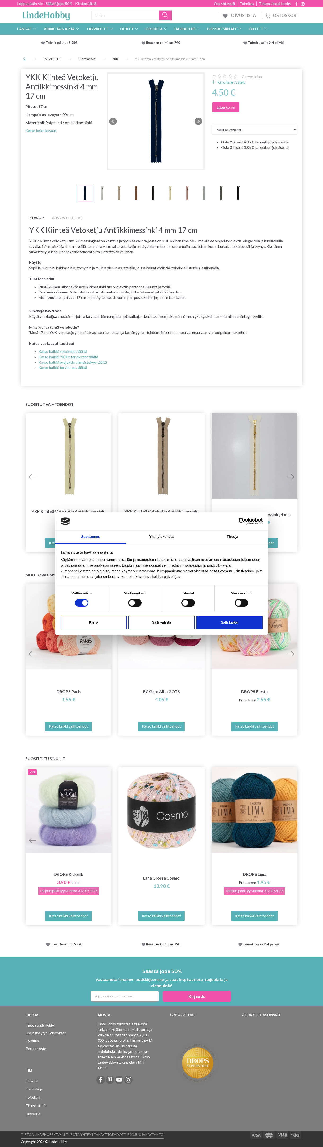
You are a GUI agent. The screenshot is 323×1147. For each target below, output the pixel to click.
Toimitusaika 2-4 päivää (266, 42)
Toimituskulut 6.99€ (66, 944)
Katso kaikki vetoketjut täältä (63, 351)
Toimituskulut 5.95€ (61, 42)
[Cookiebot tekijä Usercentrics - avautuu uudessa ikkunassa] (242, 521)
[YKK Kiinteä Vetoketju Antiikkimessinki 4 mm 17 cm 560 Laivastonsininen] (155, 121)
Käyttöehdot (111, 1135)
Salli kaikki (229, 622)
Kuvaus (37, 217)
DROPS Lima (254, 874)
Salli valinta (161, 622)
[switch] (135, 603)
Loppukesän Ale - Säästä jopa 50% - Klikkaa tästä (57, 3)
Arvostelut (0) (67, 217)
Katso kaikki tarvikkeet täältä (63, 367)
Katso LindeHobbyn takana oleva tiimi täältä (124, 1062)
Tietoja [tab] (232, 537)
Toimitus (247, 3)
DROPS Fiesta (254, 691)
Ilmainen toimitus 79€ (163, 42)
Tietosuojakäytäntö (144, 1135)
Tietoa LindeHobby (275, 3)
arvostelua (252, 76)
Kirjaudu (196, 996)
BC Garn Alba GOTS (161, 691)
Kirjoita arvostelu (231, 82)
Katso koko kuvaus (41, 130)
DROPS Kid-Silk (68, 874)
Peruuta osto (36, 1049)
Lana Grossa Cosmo (161, 878)
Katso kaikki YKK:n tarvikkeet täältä (68, 356)
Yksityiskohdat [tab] (161, 537)
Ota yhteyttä (224, 3)
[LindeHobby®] (46, 14)
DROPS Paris (69, 691)
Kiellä (93, 622)
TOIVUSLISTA (242, 15)
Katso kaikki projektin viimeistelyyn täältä (73, 362)
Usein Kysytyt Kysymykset (46, 1033)
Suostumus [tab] (90, 537)
